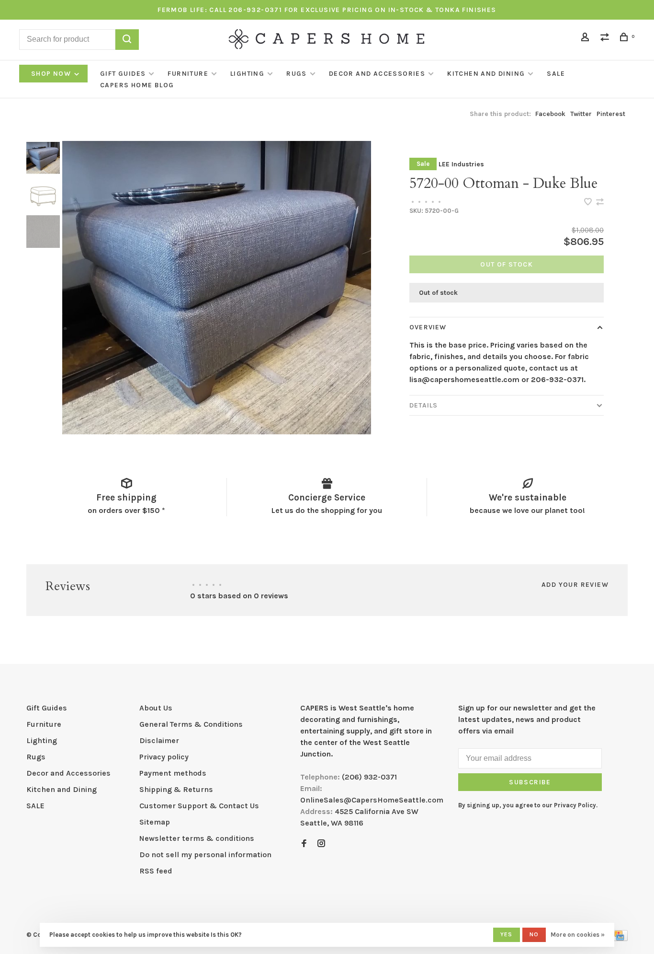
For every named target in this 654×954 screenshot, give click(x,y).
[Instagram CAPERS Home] (321, 844)
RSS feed (155, 870)
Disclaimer (159, 740)
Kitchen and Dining (486, 74)
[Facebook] (304, 844)
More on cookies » (578, 934)
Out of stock (506, 264)
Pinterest (611, 114)
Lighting (247, 74)
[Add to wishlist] (589, 202)
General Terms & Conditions (191, 724)
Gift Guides (123, 74)
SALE (556, 74)
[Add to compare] (600, 202)
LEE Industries (461, 164)
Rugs (296, 74)
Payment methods (172, 773)
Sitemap (154, 821)
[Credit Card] (619, 938)
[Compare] (606, 39)
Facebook (550, 114)
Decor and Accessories (377, 74)
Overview (427, 327)
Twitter (581, 114)
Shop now (52, 74)
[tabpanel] (217, 287)
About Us (155, 707)
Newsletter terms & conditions (196, 838)
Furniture (188, 74)
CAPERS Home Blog (137, 85)
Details (423, 405)
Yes (506, 934)
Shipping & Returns (176, 789)
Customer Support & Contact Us (199, 805)
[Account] (586, 39)
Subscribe (530, 782)
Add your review (575, 585)
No (534, 934)
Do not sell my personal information (205, 854)
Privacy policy (164, 756)
